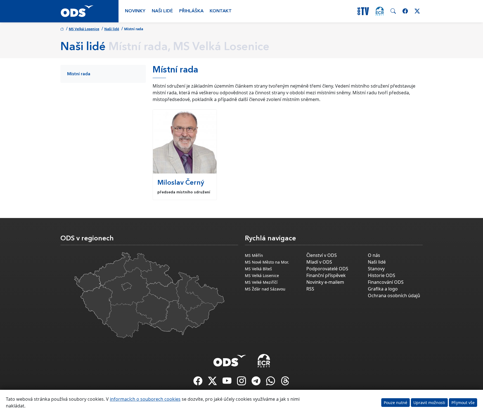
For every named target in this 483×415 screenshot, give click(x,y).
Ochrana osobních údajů (394, 295)
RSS (310, 289)
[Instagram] (242, 382)
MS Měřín (254, 255)
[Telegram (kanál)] (257, 382)
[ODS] (230, 359)
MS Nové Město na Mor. (267, 262)
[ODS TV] (227, 382)
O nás (374, 255)
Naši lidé (162, 11)
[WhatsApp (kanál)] (271, 382)
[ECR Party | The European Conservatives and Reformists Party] (380, 11)
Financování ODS (386, 282)
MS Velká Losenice (84, 29)
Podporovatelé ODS (327, 269)
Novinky (135, 11)
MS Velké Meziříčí (261, 282)
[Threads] (285, 382)
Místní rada (78, 74)
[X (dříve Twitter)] (213, 382)
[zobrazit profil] (185, 141)
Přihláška (191, 11)
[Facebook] (198, 382)
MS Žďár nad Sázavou (265, 289)
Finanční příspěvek (326, 275)
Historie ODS (381, 275)
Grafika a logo (383, 289)
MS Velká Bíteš (258, 268)
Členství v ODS (321, 255)
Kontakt (221, 11)
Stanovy (376, 269)
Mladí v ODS (319, 262)
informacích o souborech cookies (145, 399)
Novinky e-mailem (325, 282)
